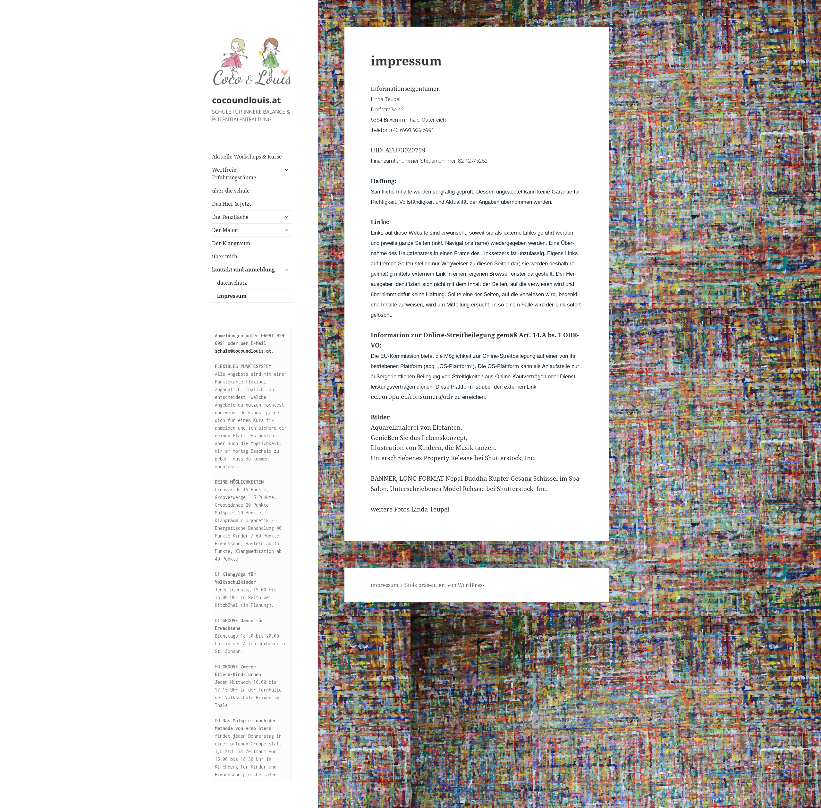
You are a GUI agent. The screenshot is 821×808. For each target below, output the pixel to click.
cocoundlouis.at (246, 100)
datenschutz (232, 282)
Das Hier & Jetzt (231, 203)
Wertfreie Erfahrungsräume (234, 173)
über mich (224, 256)
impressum (232, 295)
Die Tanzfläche (230, 216)
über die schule (231, 190)
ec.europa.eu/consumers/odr (412, 396)
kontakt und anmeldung (243, 269)
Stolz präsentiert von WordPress (445, 585)
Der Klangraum (231, 243)
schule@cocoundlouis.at (243, 351)
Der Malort (225, 230)
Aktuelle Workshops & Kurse (247, 156)
